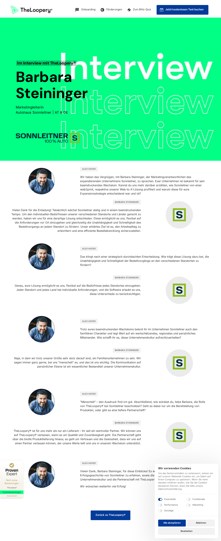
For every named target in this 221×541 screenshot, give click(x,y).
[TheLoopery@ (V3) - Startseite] (31, 10)
